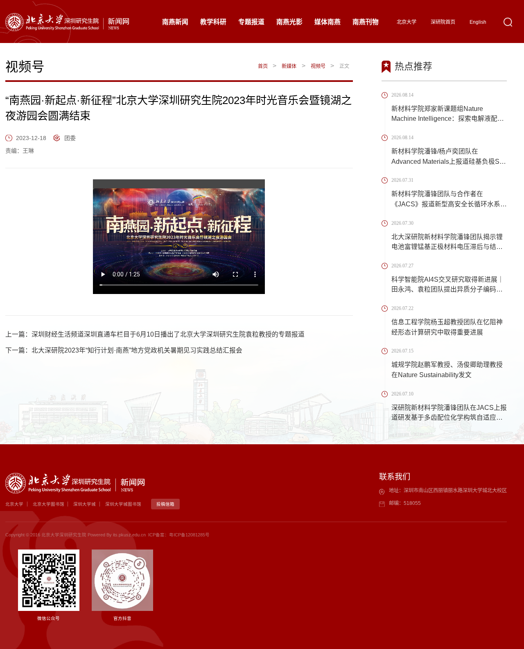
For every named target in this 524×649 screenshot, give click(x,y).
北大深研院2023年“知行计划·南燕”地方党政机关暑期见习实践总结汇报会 (137, 350)
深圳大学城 (84, 504)
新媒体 (289, 66)
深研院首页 (443, 22)
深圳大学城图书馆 (123, 504)
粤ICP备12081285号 (189, 534)
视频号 (318, 66)
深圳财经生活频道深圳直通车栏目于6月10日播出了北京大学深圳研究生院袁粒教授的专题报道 (168, 334)
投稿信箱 (165, 504)
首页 (263, 66)
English (478, 22)
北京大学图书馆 (48, 504)
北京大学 (406, 22)
